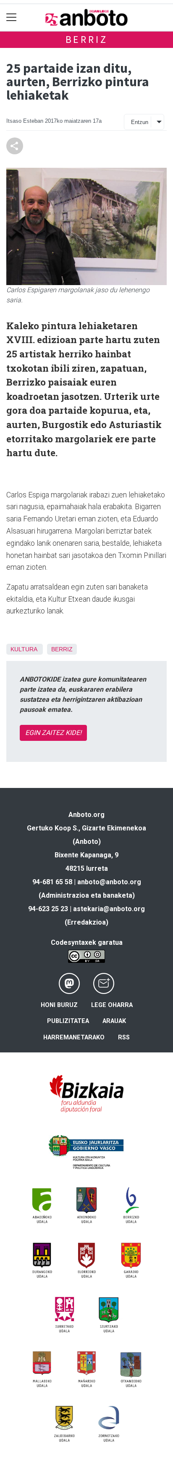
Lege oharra (112, 1005)
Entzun (139, 122)
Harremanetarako (74, 1037)
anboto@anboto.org (109, 882)
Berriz (87, 39)
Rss (124, 1037)
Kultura (23, 649)
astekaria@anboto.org (109, 909)
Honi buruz (59, 1005)
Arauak (114, 1021)
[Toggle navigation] (12, 17)
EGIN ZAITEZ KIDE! (53, 733)
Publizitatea (68, 1021)
